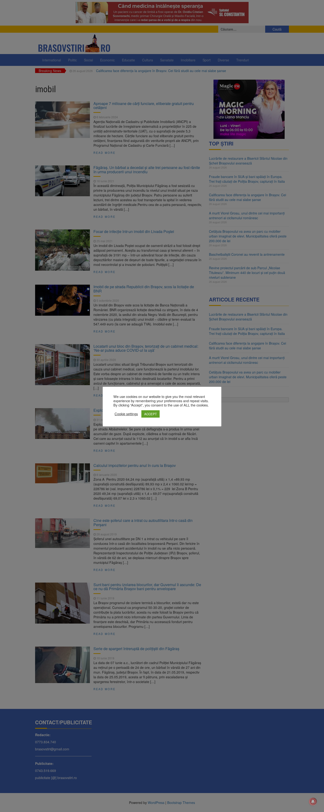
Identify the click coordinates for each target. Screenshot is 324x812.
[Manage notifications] (313, 801)
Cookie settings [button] (126, 414)
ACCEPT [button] (150, 414)
